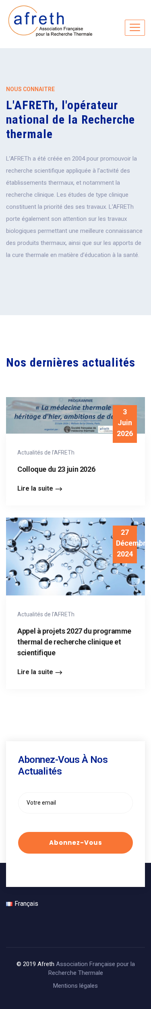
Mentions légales (75, 985)
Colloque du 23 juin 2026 (56, 469)
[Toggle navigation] (135, 28)
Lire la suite (35, 488)
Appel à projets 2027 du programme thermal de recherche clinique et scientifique (74, 642)
